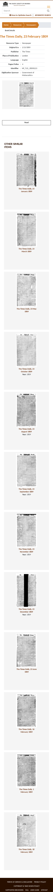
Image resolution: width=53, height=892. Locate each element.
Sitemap (44, 890)
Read (26, 123)
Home (6, 25)
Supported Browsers (14, 890)
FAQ (26, 890)
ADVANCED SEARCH (43, 15)
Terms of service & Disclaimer (19, 882)
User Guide (34, 890)
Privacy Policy (40, 882)
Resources (17, 25)
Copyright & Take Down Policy (26, 886)
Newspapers (31, 25)
